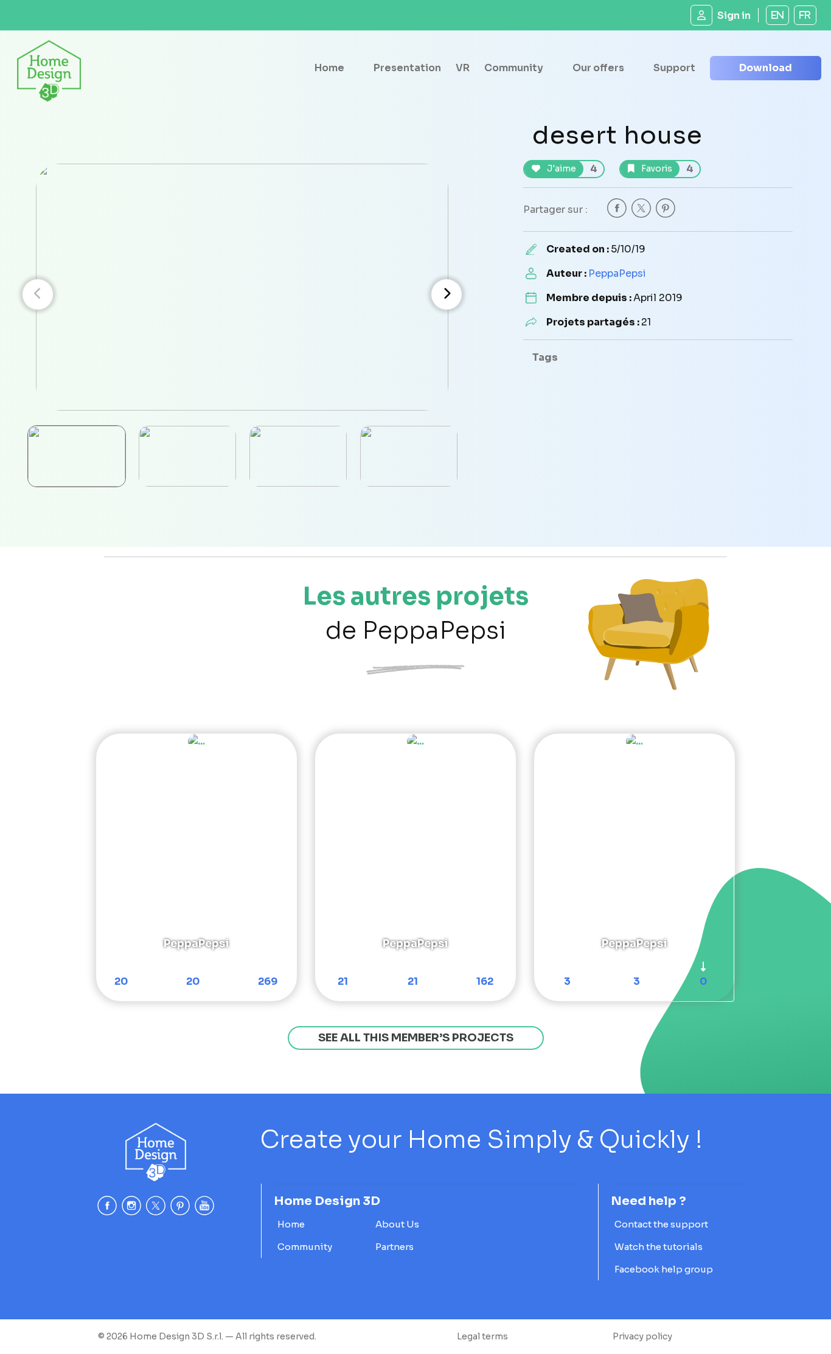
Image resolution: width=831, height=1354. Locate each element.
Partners (394, 1246)
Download (765, 67)
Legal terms (482, 1336)
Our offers (598, 67)
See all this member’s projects (415, 1037)
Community (513, 67)
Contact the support (661, 1224)
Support (674, 67)
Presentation (407, 67)
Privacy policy (642, 1336)
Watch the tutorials (658, 1246)
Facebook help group (663, 1269)
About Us (397, 1224)
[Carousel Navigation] (242, 294)
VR (463, 67)
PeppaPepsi (617, 273)
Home (329, 67)
